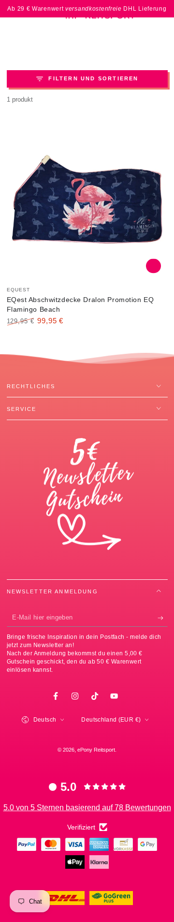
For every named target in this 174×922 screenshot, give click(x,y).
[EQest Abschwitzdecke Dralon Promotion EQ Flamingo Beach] (87, 199)
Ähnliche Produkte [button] (153, 265)
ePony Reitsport (96, 750)
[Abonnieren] (163, 618)
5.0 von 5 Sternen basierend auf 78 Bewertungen (87, 807)
